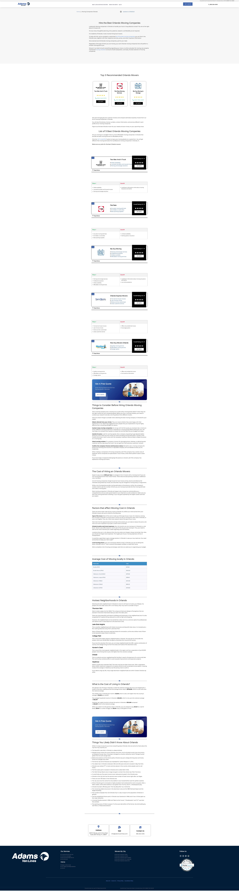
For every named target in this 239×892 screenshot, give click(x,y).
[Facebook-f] (181, 856)
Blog (120, 4)
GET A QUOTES (102, 139)
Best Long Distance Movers (100, 4)
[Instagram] (183, 856)
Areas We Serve (113, 4)
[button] (119, 170)
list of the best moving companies (125, 36)
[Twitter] (186, 856)
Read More (97, 170)
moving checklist (100, 49)
